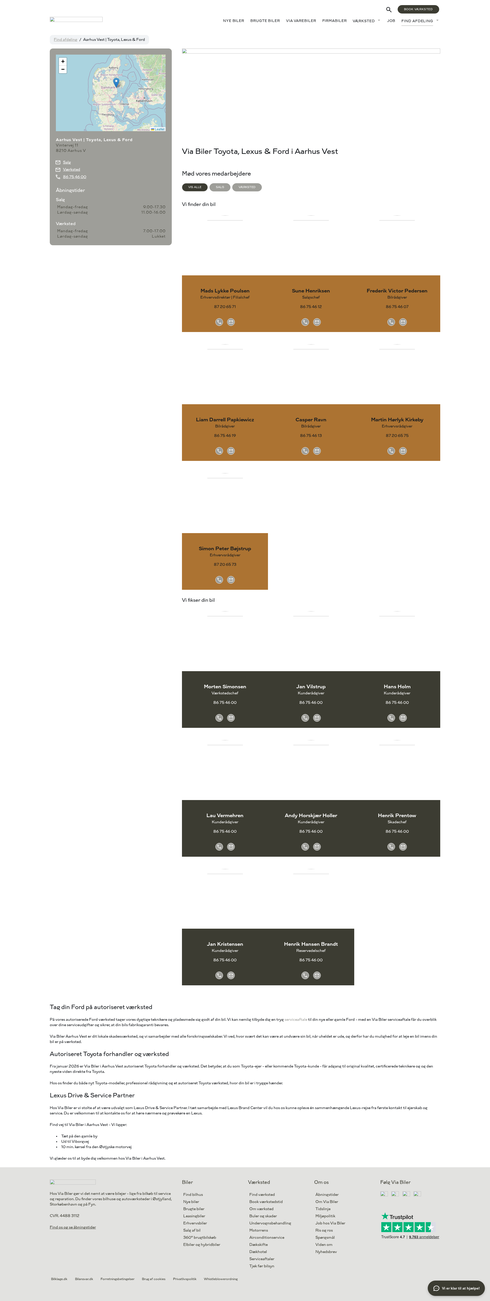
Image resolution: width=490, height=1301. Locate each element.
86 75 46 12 (311, 307)
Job (391, 21)
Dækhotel (258, 1252)
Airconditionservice (266, 1237)
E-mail (231, 322)
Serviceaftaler (261, 1259)
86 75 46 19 (225, 436)
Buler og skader (263, 1216)
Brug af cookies (153, 1279)
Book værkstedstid (266, 1202)
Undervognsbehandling (270, 1223)
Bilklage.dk (59, 1279)
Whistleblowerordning (221, 1279)
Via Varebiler (301, 21)
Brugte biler (265, 21)
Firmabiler (334, 21)
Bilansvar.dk (84, 1279)
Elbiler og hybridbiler (201, 1245)
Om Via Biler (326, 1202)
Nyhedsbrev (326, 1252)
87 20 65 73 (225, 564)
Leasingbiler (194, 1216)
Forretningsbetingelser (117, 1279)
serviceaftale (296, 1019)
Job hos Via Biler (330, 1223)
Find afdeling (417, 21)
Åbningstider (327, 1195)
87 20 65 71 (225, 307)
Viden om (324, 1245)
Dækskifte (258, 1245)
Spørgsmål (325, 1237)
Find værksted (262, 1195)
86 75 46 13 (311, 436)
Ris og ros (324, 1230)
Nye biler (233, 21)
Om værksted (261, 1209)
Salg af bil (192, 1230)
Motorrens (258, 1230)
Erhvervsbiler (195, 1223)
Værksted (364, 21)
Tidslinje (322, 1209)
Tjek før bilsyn (261, 1266)
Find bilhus (193, 1195)
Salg (67, 162)
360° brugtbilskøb (199, 1237)
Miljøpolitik (325, 1216)
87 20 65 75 (397, 436)
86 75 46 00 (225, 703)
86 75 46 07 (397, 307)
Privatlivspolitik (185, 1279)
